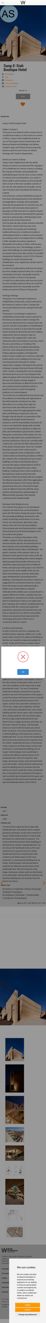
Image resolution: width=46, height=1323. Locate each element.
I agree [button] (27, 1305)
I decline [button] (27, 1310)
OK (23, 672)
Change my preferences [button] (27, 1314)
